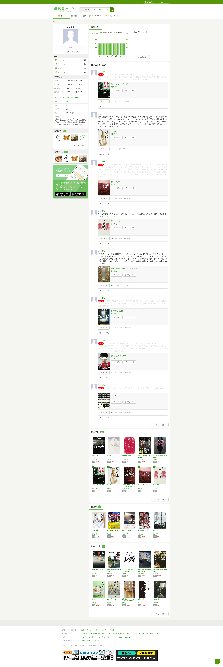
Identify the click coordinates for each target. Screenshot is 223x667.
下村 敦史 (110, 459)
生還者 (109, 455)
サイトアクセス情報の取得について (147, 633)
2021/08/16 (126, 101)
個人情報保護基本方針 (98, 633)
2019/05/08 (127, 328)
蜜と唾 (113, 131)
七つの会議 (95, 530)
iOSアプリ (97, 640)
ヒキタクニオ (115, 358)
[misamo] (66, 141)
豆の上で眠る (116, 221)
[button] (112, 9)
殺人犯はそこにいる (97, 569)
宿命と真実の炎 (126, 455)
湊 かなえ (114, 224)
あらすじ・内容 (129, 90)
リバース (114, 395)
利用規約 (112, 630)
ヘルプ (83, 637)
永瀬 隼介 (156, 459)
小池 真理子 (141, 573)
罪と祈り (155, 530)
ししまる (101, 71)
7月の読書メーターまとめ (70, 52)
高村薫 (124, 573)
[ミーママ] (74, 141)
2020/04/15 (126, 149)
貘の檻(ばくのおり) (118, 311)
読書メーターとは (86, 630)
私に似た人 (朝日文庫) (119, 84)
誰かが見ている (111, 599)
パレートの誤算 (126, 530)
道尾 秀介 (114, 313)
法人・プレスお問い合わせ (105, 637)
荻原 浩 (140, 488)
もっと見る (142, 57)
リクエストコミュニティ (125, 637)
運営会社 (84, 633)
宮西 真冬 (110, 603)
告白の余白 (141, 599)
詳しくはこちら (62, 175)
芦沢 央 (124, 603)
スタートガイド (101, 630)
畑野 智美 (156, 603)
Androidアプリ (85, 640)
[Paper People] (58, 141)
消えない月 (156, 599)
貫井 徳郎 (114, 87)
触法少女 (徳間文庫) (118, 356)
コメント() (117, 101)
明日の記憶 (115, 182)
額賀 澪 (94, 603)
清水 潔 (94, 573)
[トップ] (54, 21)
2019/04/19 (127, 372)
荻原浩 (113, 184)
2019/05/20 (126, 285)
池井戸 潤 (94, 534)
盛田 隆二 (114, 134)
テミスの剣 (95, 455)
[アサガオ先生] (83, 141)
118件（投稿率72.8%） (73, 97)
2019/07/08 (127, 198)
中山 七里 (94, 459)
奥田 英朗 (110, 573)
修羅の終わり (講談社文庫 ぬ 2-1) (124, 268)
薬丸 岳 (109, 534)
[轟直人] (58, 162)
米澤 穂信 (156, 573)
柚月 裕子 (125, 534)
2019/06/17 (127, 238)
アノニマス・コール (113, 530)
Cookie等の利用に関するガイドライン (120, 633)
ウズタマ (94, 599)
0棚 (67, 101)
